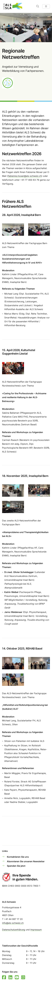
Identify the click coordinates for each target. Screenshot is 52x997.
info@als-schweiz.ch (13, 923)
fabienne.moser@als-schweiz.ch (24, 176)
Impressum (36, 929)
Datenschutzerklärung (13, 929)
